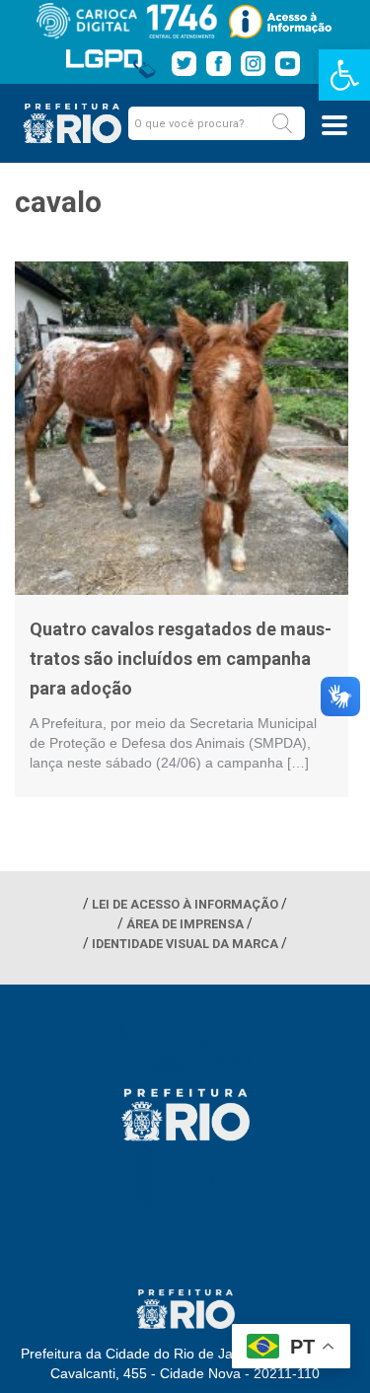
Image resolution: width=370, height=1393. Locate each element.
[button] (282, 123)
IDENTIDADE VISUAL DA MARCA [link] (185, 943)
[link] (344, 75)
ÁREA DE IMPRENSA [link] (185, 923)
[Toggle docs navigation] (334, 125)
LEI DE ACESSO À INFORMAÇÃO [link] (185, 904)
